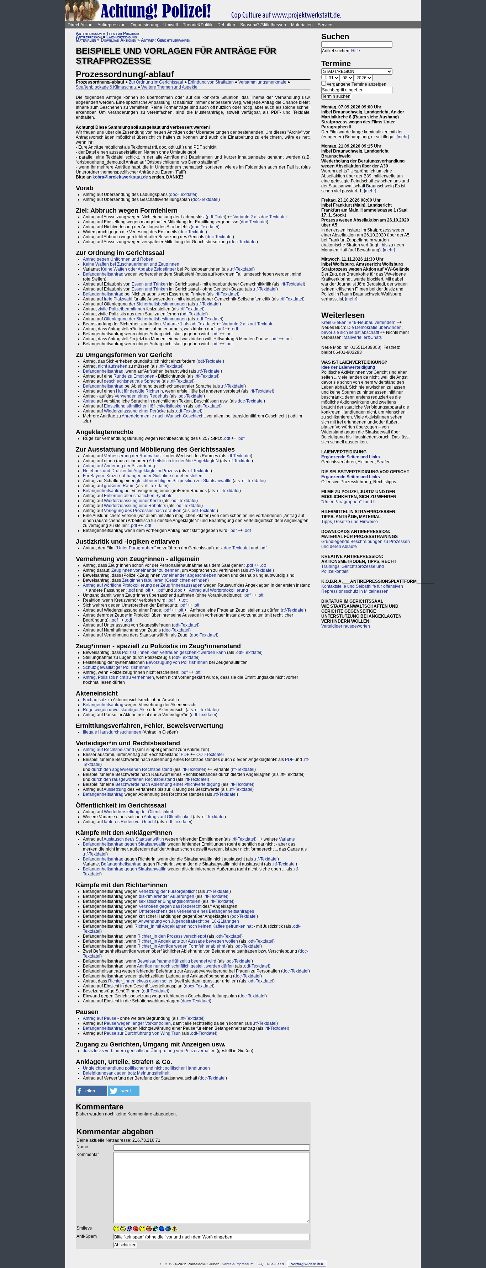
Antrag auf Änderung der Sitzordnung (119, 465)
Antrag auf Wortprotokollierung (218, 590)
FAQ (260, 1264)
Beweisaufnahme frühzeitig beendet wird (176, 961)
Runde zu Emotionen (133, 376)
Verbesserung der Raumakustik (134, 455)
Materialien (302, 24)
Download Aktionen (118, 40)
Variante (287, 839)
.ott (263, 565)
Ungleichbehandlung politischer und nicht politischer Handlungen (146, 1068)
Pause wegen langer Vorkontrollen (137, 1023)
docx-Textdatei (199, 986)
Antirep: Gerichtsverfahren (165, 40)
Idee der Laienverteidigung (348, 367)
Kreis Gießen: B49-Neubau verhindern (358, 322)
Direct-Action (80, 24)
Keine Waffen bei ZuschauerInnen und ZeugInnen (131, 264)
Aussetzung (115, 789)
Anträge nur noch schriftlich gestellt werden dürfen (185, 966)
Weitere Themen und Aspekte (169, 87)
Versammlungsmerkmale (262, 82)
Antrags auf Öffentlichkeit (168, 816)
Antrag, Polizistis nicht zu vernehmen (118, 677)
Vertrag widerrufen (307, 1264)
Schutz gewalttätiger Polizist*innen (116, 667)
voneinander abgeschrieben (189, 575)
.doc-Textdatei (236, 547)
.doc (178, 590)
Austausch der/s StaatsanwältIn (134, 839)
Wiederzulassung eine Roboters (135, 505)
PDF (185, 754)
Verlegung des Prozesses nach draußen (142, 510)
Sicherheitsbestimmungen (161, 304)
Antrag (89, 401)
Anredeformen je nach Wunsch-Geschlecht (163, 416)
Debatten (226, 24)
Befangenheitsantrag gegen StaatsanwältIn (125, 844)
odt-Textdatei (193, 313)
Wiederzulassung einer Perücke (135, 411)
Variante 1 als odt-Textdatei (189, 323)
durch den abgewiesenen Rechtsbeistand (131, 769)
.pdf (220, 328)
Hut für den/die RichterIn (139, 391)
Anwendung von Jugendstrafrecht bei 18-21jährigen (188, 921)
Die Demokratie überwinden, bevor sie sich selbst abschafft (362, 330)
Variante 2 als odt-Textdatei (248, 323)
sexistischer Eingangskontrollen (169, 901)
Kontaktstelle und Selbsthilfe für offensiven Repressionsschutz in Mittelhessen (362, 589)
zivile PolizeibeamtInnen (121, 309)
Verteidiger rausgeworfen (345, 626)
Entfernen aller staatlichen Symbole (138, 495)
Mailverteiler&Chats (363, 337)
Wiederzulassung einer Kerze (132, 500)
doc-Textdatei (183, 194)
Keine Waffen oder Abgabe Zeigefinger (138, 269)
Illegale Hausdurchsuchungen (112, 732)
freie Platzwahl (118, 299)
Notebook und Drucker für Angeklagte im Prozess (130, 470)
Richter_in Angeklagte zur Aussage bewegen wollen (187, 941)
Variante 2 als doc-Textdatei (260, 216)
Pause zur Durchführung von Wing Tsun (142, 1033)
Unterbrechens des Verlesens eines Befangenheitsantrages (196, 911)
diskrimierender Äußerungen (166, 896)
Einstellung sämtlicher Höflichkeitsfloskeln (144, 406)
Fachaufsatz (94, 699)
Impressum (244, 1264)
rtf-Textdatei (293, 610)
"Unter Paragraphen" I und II (348, 501)
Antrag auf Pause (99, 1018)
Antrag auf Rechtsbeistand (108, 749)
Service (325, 24)
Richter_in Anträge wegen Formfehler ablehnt (181, 946)
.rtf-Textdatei (241, 269)
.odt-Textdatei (209, 318)
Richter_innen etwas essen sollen (141, 981)
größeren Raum (119, 485)
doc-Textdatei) (177, 630)
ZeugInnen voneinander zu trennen (145, 570)
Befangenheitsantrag (103, 274)
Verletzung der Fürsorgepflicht (168, 891)
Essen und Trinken (150, 284)
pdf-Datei (216, 216)
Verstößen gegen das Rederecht (170, 906)
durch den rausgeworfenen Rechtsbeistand (133, 779)
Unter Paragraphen (135, 547)
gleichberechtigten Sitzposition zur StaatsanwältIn (184, 480)
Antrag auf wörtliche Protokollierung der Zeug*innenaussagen (142, 585)
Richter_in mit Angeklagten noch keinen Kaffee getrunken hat (193, 926)
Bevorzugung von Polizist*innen (177, 662)
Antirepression (111, 24)
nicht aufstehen (112, 366)
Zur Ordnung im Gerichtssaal (156, 82)
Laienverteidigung (121, 36)
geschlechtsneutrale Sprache (132, 381)
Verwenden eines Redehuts (141, 396)
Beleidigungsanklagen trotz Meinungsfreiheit (126, 1073)
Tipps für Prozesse (122, 33)
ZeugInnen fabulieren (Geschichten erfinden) (165, 580)
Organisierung (144, 24)
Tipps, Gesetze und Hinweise (349, 521)
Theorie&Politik (197, 24)
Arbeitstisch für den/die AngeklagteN (184, 460)
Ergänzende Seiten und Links (350, 456)
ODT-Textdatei (210, 754)
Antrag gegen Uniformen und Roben (118, 259)
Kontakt (228, 1264)
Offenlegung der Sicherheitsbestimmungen (145, 318)
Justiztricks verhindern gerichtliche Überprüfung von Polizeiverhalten (149, 1050)
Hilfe (355, 50)
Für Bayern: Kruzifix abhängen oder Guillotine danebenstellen (142, 475)
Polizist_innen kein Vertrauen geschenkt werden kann (174, 652)
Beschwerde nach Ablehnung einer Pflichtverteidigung (167, 784)
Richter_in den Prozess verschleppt (171, 936)
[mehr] (403, 136)
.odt (234, 328)
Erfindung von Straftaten (211, 82)
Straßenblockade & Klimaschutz (106, 87)
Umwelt (170, 24)
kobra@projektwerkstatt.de (120, 177)
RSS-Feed (275, 1264)
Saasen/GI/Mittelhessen (263, 24)
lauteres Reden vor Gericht (130, 821)
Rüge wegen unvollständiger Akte (115, 709)
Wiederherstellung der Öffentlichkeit (138, 811)
